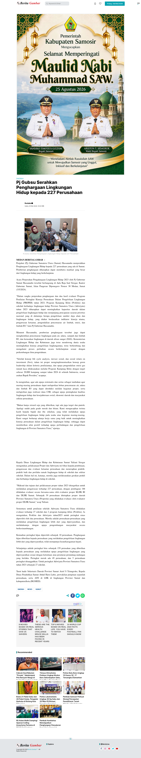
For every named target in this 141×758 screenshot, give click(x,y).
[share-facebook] (72, 595)
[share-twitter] (77, 595)
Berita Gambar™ (32, 749)
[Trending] (100, 3)
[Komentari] (17, 595)
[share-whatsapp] (82, 595)
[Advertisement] (50, 445)
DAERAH (19, 178)
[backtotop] (70, 739)
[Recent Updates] (95, 3)
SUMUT (38, 589)
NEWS (29, 589)
